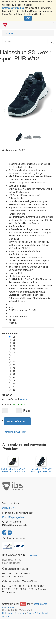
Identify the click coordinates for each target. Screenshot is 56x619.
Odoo (23, 604)
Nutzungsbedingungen (13, 613)
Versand (24, 399)
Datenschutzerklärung (13, 7)
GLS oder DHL (9, 508)
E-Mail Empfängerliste (13, 517)
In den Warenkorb (17, 421)
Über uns (32, 555)
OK (28, 18)
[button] (5, 108)
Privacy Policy (33, 613)
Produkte (9, 32)
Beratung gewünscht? (15, 431)
